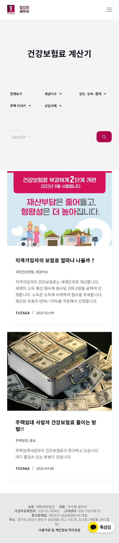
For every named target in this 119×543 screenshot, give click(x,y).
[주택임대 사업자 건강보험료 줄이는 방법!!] (59, 371)
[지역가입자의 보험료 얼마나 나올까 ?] (59, 209)
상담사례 (51, 105)
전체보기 (16, 93)
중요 (33, 440)
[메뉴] (109, 9)
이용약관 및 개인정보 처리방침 (59, 529)
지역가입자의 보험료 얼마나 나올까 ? (54, 260)
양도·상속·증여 (90, 93)
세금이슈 (51, 93)
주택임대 (21, 440)
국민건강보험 (24, 271)
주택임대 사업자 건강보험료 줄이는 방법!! (55, 425)
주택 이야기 (18, 105)
